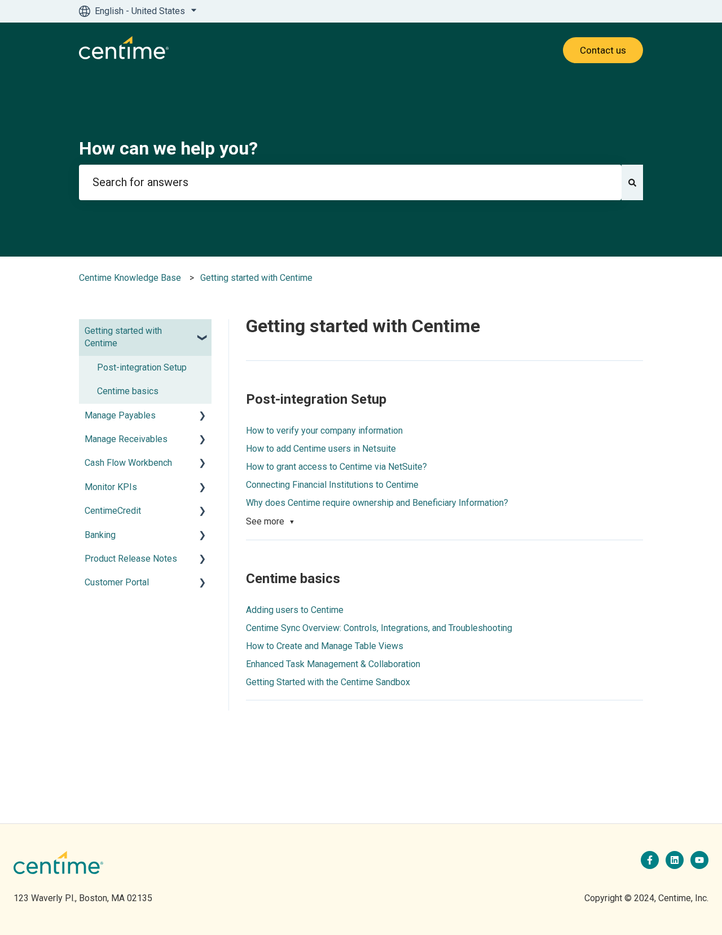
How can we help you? (168, 148)
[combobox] (350, 182)
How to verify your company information (324, 430)
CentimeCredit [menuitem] (113, 510)
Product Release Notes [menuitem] (131, 558)
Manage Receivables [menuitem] (126, 439)
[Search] (632, 182)
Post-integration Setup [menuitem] (142, 367)
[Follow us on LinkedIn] (675, 860)
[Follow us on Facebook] (650, 860)
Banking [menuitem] (100, 535)
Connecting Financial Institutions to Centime (332, 484)
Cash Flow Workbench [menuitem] (128, 462)
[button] (202, 331)
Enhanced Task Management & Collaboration (333, 664)
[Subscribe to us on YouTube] (699, 860)
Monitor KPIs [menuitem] (111, 487)
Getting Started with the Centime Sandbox (328, 682)
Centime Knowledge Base (130, 277)
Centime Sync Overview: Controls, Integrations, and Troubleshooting (379, 628)
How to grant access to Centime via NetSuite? (336, 466)
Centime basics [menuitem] (128, 391)
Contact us (603, 50)
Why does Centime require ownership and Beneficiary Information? (377, 502)
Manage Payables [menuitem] (120, 415)
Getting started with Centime (256, 277)
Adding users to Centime (295, 610)
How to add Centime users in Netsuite (321, 448)
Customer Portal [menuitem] (117, 582)
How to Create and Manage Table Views (324, 646)
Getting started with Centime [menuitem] (123, 337)
